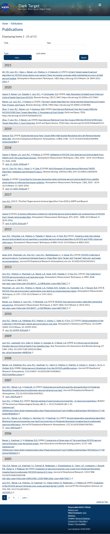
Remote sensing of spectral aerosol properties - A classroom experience (63, 401)
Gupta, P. (6, 94)
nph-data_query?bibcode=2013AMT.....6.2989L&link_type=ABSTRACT (35, 283)
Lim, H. (5, 168)
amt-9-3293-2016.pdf (15, 223)
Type (6, 53)
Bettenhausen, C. (53, 254)
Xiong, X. (10, 468)
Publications (16, 23)
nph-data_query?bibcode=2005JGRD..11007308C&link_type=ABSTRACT (36, 478)
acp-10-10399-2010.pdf (16, 330)
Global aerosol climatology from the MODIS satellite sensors (49, 368)
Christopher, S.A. (50, 94)
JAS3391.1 (7, 492)
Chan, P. (38, 168)
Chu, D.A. (6, 465)
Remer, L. (6, 440)
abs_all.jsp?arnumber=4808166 (16, 352)
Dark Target (28, 5)
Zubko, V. (38, 342)
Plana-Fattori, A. (54, 482)
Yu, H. (99, 365)
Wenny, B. (81, 482)
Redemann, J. (51, 465)
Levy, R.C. (14, 72)
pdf (3, 175)
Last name (40, 53)
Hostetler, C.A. (77, 287)
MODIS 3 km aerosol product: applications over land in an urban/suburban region (39, 291)
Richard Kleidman (83, 518)
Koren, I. (92, 365)
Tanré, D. (53, 365)
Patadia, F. (26, 94)
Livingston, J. (91, 465)
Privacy (71, 524)
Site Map (83, 521)
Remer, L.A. (32, 72)
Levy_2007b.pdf (12, 396)
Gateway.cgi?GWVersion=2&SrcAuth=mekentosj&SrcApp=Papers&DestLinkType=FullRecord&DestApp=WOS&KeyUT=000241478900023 (53, 449)
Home (5, 23)
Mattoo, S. (42, 72)
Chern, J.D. (79, 465)
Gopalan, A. (48, 342)
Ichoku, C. (51, 320)
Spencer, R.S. (7, 135)
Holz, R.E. (62, 236)
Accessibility (81, 524)
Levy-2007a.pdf (12, 427)
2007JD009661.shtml (12, 374)
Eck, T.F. (70, 320)
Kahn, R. (60, 320)
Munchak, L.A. (18, 236)
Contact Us (73, 521)
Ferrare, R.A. (92, 287)
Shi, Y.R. (5, 72)
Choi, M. (13, 168)
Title (6, 43)
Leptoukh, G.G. (18, 342)
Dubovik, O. (55, 72)
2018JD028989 (9, 142)
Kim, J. (21, 168)
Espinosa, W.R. (38, 109)
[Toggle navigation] (100, 4)
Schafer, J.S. (64, 287)
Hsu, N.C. (31, 254)
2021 (4, 81)
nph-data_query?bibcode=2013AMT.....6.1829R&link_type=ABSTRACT (35, 308)
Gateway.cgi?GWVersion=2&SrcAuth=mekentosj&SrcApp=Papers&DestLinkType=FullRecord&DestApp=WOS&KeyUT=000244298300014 (53, 410)
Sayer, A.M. (7, 254)
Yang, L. (22, 72)
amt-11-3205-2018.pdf (16, 188)
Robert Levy (73, 510)
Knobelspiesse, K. (66, 465)
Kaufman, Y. (16, 440)
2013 (4, 297)
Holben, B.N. (52, 287)
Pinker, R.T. (18, 401)
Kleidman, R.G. (29, 320)
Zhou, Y (5, 109)
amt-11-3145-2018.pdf (16, 164)
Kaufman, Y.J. (42, 365)
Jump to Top (102, 501)
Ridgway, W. (22, 468)
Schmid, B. (39, 465)
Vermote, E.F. (39, 418)
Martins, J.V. (27, 482)
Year (49, 43)
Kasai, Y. (28, 168)
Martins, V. (73, 365)
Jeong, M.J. (69, 254)
